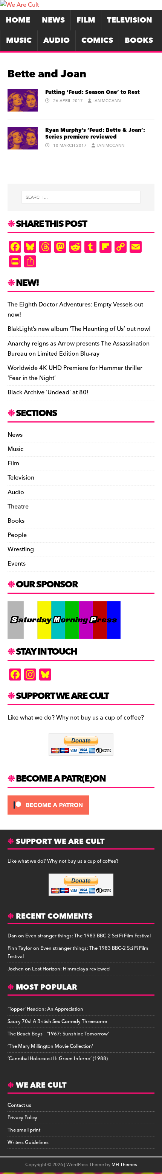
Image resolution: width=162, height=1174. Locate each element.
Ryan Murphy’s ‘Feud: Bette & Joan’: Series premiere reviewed (95, 134)
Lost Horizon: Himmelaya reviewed (71, 969)
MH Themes (124, 1165)
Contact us (19, 1105)
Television (129, 20)
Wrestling (21, 549)
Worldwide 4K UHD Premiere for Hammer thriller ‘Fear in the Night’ (75, 373)
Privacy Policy (22, 1118)
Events (17, 563)
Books (139, 40)
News (53, 20)
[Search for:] (81, 197)
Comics (97, 40)
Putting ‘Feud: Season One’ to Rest (92, 92)
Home (18, 20)
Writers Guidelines (28, 1142)
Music (19, 40)
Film (85, 20)
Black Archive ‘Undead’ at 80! (48, 392)
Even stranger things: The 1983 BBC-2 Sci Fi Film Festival (88, 936)
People (17, 535)
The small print (24, 1130)
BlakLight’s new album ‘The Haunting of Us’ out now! (79, 329)
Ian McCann (107, 100)
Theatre (18, 506)
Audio (56, 40)
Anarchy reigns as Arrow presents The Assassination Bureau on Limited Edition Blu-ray (79, 348)
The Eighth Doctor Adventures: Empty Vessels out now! (75, 309)
